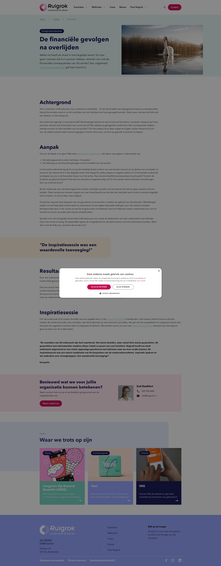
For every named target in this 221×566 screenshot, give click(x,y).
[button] (110, 293)
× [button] (159, 271)
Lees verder (141, 281)
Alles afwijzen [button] (123, 287)
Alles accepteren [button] (99, 287)
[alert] (110, 283)
